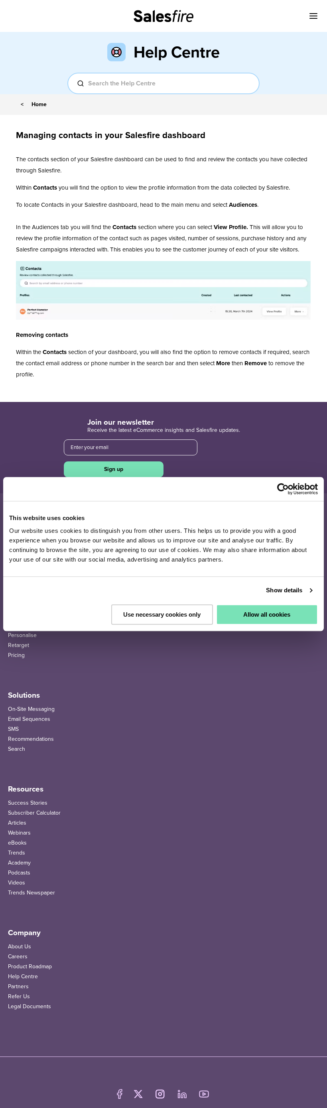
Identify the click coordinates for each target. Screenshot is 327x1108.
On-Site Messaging (31, 709)
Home (39, 104)
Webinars (19, 832)
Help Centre (23, 976)
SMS (13, 729)
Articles (17, 822)
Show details (284, 590)
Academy (19, 862)
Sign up (113, 469)
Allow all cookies (266, 614)
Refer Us (19, 996)
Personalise (22, 635)
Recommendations (31, 739)
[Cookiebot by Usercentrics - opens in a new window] (283, 489)
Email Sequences (29, 719)
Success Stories (27, 802)
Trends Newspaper (31, 892)
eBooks (17, 842)
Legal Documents (29, 1006)
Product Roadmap (30, 966)
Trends (16, 852)
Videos (16, 882)
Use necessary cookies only (162, 614)
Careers (18, 956)
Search (16, 749)
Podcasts (19, 872)
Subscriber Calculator (34, 812)
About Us (19, 946)
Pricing (16, 655)
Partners (18, 986)
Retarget (18, 645)
